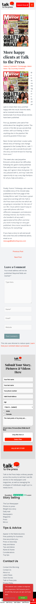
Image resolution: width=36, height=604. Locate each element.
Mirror (5, 522)
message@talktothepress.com (14, 241)
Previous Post (18, 251)
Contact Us (7, 570)
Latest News (7, 575)
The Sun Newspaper (10, 504)
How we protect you (10, 539)
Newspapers (7, 514)
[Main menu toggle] (32, 5)
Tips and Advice (9, 547)
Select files (18, 439)
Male (8, 411)
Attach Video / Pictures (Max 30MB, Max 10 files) (16, 429)
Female (9, 414)
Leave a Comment (10, 66)
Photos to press (9, 506)
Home (2, 602)
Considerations (8, 552)
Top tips (6, 555)
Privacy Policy (8, 583)
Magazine (6, 517)
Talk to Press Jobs (10, 580)
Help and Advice (9, 544)
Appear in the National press (14, 534)
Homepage (22, 66)
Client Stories (8, 578)
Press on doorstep (10, 542)
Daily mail (6, 511)
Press (5, 519)
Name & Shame (8, 550)
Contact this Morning (11, 567)
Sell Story (9, 602)
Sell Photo (25, 602)
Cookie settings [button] (10, 598)
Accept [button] (23, 598)
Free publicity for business (13, 536)
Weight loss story (9, 509)
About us (6, 572)
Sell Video (17, 602)
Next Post (18, 257)
